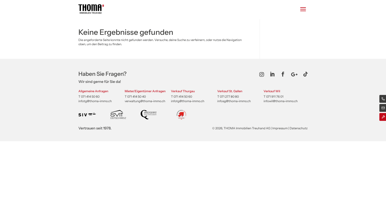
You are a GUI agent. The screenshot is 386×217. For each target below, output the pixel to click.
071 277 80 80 (229, 96)
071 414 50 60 (90, 96)
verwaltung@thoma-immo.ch (145, 101)
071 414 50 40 (136, 96)
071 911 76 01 (274, 96)
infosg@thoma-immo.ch (234, 101)
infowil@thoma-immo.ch (281, 101)
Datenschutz (299, 128)
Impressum (280, 128)
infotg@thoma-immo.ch (95, 101)
